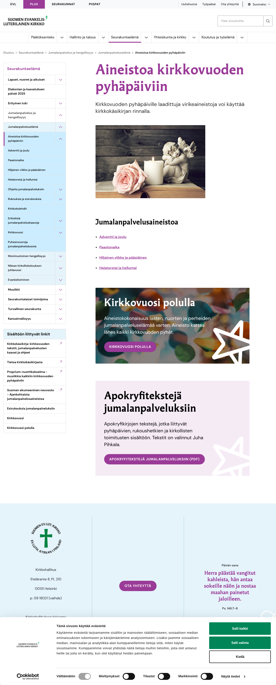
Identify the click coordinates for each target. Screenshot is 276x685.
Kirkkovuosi (15, 232)
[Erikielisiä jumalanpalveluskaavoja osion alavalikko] (60, 221)
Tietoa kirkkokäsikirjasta (24, 362)
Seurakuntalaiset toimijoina (28, 299)
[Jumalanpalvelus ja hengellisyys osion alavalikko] (60, 115)
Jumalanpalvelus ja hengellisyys (70, 53)
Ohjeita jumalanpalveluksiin (26, 189)
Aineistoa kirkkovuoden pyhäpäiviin (23, 139)
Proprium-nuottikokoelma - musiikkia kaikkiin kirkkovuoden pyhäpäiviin (30, 376)
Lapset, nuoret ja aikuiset (26, 80)
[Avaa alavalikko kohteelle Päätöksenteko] (62, 37)
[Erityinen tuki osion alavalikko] (60, 103)
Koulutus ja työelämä (218, 37)
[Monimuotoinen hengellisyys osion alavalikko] (60, 256)
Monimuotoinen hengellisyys (26, 256)
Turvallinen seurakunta (24, 309)
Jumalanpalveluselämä (114, 53)
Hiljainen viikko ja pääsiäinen (26, 170)
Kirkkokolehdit (17, 209)
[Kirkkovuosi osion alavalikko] (60, 232)
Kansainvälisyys (19, 319)
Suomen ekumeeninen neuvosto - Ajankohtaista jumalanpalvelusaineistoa (30, 394)
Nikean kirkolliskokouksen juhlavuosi (24, 268)
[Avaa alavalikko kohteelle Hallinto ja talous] (103, 37)
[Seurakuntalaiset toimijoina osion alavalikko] (60, 299)
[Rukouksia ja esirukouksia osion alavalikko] (60, 199)
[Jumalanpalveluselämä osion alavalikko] (60, 127)
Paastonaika (16, 160)
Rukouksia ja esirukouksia (24, 199)
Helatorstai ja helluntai (23, 180)
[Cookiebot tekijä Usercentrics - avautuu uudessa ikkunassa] (28, 676)
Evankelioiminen (18, 280)
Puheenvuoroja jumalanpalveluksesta (22, 244)
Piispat (94, 4)
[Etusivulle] (25, 20)
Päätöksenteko (42, 37)
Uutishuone (189, 4)
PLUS (34, 4)
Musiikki (14, 290)
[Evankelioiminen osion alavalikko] (60, 280)
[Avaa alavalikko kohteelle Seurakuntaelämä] (146, 37)
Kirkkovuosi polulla (20, 428)
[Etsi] (267, 21)
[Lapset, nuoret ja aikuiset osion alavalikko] (60, 79)
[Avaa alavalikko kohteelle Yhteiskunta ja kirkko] (194, 37)
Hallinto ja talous (83, 37)
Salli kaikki (240, 628)
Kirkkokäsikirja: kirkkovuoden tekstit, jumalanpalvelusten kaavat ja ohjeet (28, 348)
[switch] (129, 676)
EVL (13, 4)
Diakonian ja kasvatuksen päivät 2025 (26, 91)
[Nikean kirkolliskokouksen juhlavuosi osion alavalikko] (60, 268)
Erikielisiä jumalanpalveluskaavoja (23, 221)
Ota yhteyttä (230, 4)
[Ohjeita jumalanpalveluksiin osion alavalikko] (60, 189)
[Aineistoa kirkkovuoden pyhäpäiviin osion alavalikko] (60, 139)
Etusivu (8, 53)
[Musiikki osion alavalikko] (60, 289)
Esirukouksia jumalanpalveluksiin (31, 409)
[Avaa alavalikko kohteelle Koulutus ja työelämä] (242, 37)
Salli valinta (240, 643)
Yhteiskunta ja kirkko (170, 37)
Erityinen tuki (17, 103)
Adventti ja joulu (18, 151)
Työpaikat (209, 4)
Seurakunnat (63, 4)
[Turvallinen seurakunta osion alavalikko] (60, 309)
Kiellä (240, 657)
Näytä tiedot (230, 676)
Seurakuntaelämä (124, 37)
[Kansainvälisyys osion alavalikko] (60, 319)
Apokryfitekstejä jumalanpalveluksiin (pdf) (154, 459)
